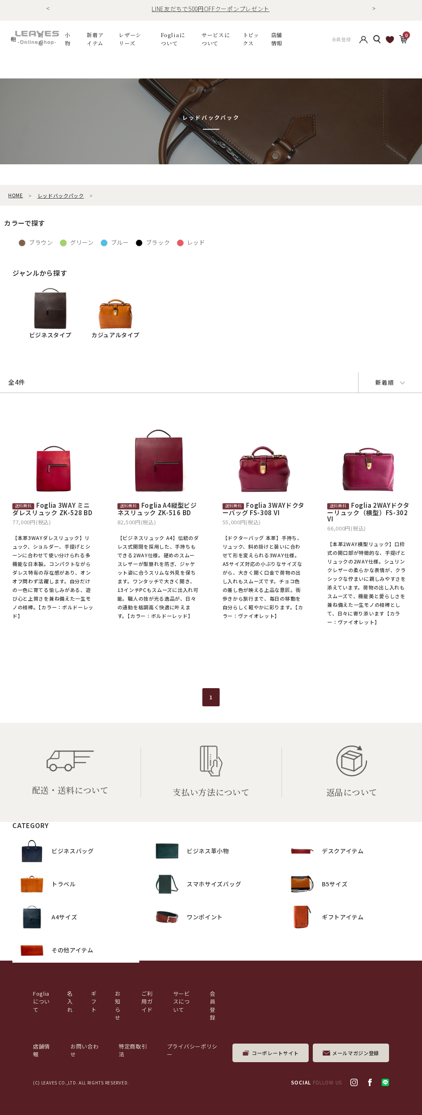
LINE (385, 1082)
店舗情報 (276, 39)
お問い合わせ (84, 1050)
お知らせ (118, 1006)
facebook (369, 1082)
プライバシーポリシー (192, 1050)
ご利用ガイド (146, 1001)
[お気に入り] (390, 39)
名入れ (70, 1001)
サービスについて (181, 1001)
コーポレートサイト (275, 1052)
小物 (67, 39)
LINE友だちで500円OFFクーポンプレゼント (211, 9)
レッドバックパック (61, 195)
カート (403, 38)
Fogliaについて (173, 39)
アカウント (363, 39)
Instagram (354, 1082)
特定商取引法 (133, 1050)
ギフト (94, 1001)
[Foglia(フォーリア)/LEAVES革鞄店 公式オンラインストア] (37, 38)
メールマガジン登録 (355, 1052)
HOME (15, 195)
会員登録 (341, 39)
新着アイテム (95, 39)
